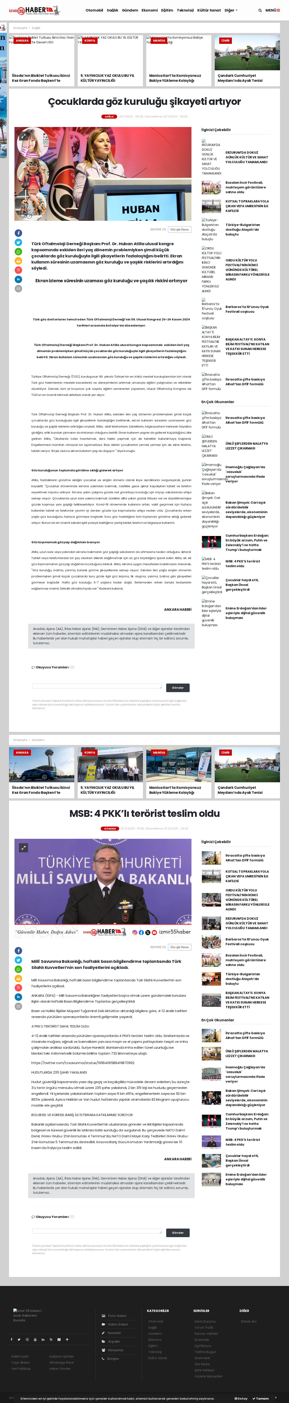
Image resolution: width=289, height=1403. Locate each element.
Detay (242, 1398)
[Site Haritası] (61, 1339)
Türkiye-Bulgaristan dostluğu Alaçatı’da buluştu (243, 230)
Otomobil (94, 10)
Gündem (130, 10)
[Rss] (53, 1339)
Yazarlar (114, 1333)
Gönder (178, 688)
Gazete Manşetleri (209, 1376)
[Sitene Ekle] (69, 1339)
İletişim (113, 1358)
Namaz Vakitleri (206, 1333)
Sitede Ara (248, 1321)
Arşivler (113, 1341)
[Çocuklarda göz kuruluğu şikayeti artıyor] (102, 173)
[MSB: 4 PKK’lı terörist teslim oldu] (102, 888)
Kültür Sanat (209, 10)
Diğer (230, 10)
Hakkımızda (19, 1356)
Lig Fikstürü (203, 1346)
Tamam (262, 1398)
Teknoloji (185, 10)
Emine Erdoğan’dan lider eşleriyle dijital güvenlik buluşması (246, 613)
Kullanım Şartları (61, 1356)
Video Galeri (117, 1324)
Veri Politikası (20, 1368)
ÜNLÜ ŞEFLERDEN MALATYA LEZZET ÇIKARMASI (247, 446)
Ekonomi (150, 10)
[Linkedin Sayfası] (45, 1339)
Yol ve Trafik (204, 1327)
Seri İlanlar (202, 1364)
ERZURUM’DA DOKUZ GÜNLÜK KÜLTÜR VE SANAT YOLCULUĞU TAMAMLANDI (247, 157)
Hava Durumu (205, 1321)
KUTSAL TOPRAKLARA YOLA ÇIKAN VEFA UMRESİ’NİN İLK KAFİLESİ (247, 206)
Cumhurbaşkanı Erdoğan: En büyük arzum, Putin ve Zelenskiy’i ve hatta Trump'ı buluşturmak (247, 542)
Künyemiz (115, 1350)
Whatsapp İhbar (61, 1362)
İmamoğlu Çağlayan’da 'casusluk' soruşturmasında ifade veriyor (245, 474)
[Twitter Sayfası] (21, 1339)
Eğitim (167, 10)
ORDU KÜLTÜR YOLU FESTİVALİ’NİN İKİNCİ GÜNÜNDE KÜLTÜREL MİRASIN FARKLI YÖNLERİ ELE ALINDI (248, 270)
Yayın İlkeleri (20, 1362)
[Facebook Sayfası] (13, 1339)
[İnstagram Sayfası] (29, 1339)
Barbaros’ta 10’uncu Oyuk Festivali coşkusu (247, 309)
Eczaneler (202, 1339)
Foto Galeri (116, 1316)
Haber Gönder (60, 1368)
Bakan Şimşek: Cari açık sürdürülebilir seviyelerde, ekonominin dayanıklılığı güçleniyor (247, 509)
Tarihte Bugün (205, 1352)
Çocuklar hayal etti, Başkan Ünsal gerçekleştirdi (242, 585)
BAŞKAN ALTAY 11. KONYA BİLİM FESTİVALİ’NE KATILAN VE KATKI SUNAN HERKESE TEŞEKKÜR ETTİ (247, 346)
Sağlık (112, 10)
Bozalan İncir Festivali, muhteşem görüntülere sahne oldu (246, 187)
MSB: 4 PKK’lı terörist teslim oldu (243, 563)
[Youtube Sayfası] (37, 1339)
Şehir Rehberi (204, 1370)
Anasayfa (20, 28)
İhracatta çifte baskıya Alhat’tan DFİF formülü (245, 381)
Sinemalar (202, 1358)
